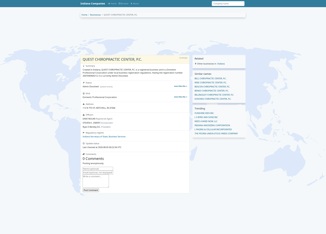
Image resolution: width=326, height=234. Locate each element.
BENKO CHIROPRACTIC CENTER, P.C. (212, 90)
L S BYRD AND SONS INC (206, 117)
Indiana (221, 63)
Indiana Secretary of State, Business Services (104, 136)
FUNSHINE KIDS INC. (204, 113)
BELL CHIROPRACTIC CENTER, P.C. (210, 78)
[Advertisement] (156, 37)
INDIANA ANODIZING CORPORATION (212, 125)
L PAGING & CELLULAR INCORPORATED (213, 129)
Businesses (95, 14)
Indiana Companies (92, 3)
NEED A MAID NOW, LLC (206, 121)
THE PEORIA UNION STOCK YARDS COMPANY (216, 133)
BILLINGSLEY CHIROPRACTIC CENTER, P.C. (214, 94)
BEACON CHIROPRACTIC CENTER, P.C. (212, 86)
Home (84, 14)
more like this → (180, 86)
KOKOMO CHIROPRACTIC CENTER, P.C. (213, 98)
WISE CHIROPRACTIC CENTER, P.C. (211, 82)
